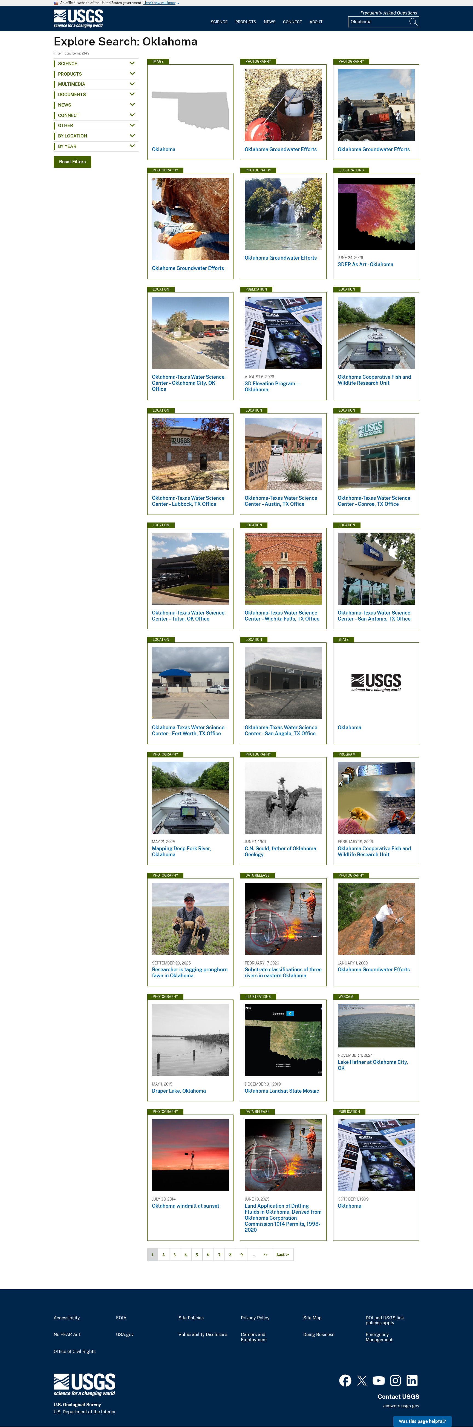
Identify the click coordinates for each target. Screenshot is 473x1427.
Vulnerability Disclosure (202, 1334)
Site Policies (191, 1318)
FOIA (121, 1318)
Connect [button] (68, 115)
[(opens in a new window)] (345, 1379)
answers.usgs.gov (401, 1405)
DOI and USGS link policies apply (385, 1321)
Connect (292, 22)
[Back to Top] (453, 1407)
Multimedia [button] (71, 84)
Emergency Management (379, 1337)
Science (219, 22)
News (269, 22)
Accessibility (67, 1318)
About (316, 22)
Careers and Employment (254, 1337)
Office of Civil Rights (75, 1351)
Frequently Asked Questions (388, 13)
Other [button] (65, 125)
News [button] (64, 105)
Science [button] (67, 63)
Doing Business (318, 1334)
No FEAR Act (67, 1334)
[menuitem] (219, 18)
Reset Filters (72, 161)
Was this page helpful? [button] (422, 1421)
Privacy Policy (255, 1318)
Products (245, 22)
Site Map (312, 1318)
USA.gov (125, 1334)
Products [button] (70, 74)
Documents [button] (72, 94)
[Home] (78, 26)
